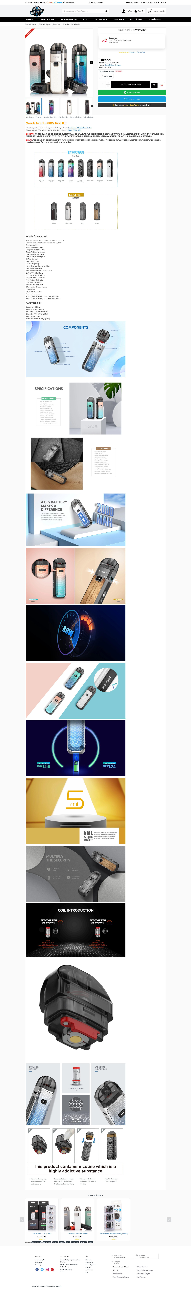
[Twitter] (42, 1269)
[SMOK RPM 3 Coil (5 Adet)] (41, 1215)
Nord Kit (83, 1242)
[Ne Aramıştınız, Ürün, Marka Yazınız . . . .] (106, 11)
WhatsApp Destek (133, 93)
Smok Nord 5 (36, 1242)
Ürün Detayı (30, 117)
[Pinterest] (52, 1269)
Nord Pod (75, 1242)
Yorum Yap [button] (141, 52)
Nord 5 (62, 1242)
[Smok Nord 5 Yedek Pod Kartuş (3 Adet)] (113, 1215)
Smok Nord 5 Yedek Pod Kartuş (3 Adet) (114, 1234)
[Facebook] (37, 1269)
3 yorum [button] (132, 52)
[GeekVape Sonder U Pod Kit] (77, 1215)
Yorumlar (38, 117)
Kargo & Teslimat (75, 117)
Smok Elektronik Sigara (113, 65)
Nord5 (90, 1242)
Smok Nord (56, 24)
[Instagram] (47, 1269)
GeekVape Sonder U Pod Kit (78, 1234)
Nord (67, 1242)
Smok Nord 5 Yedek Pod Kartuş (80, 128)
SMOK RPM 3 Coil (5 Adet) (42, 1234)
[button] (26, 62)
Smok (55, 1242)
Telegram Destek (134, 99)
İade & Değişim (89, 117)
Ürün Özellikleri (63, 117)
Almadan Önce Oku (50, 117)
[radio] (106, 76)
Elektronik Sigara (30, 24)
